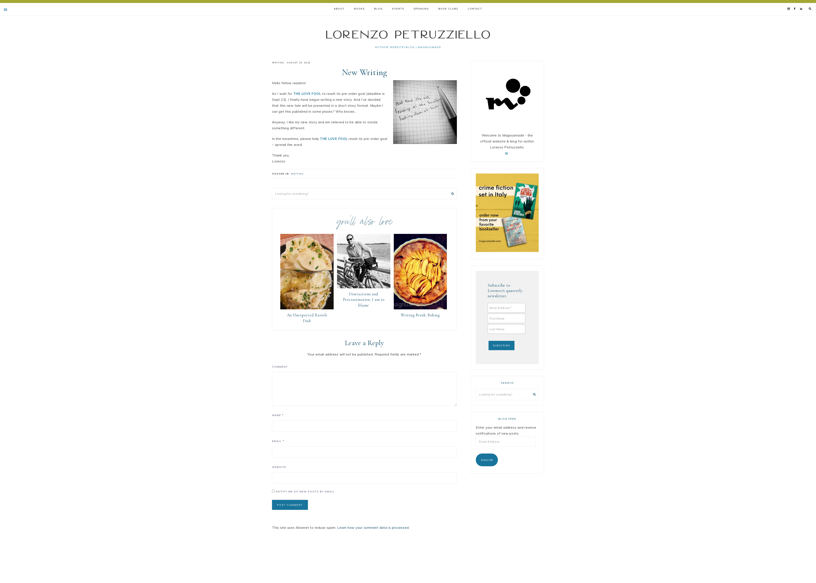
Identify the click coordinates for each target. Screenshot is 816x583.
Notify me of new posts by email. (306, 491)
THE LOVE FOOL (307, 94)
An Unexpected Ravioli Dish (307, 318)
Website (279, 467)
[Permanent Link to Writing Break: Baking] (420, 308)
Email (278, 441)
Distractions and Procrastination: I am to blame (364, 300)
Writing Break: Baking (420, 315)
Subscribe (487, 459)
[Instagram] (789, 3)
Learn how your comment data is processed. (373, 528)
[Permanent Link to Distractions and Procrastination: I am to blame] (363, 287)
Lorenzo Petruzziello (408, 34)
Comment (280, 366)
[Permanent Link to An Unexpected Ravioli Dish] (307, 308)
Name (278, 415)
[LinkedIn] (802, 3)
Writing (278, 62)
